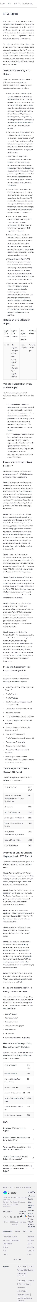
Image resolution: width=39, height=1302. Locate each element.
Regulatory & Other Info (25, 1280)
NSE (18, 1266)
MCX (30, 1266)
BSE (24, 1266)
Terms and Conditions (25, 1270)
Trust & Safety (30, 1220)
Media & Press (31, 1206)
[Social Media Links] (4, 1217)
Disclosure (21, 1287)
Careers (31, 1210)
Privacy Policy (24, 1284)
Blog (30, 1202)
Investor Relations (31, 1225)
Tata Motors (7, 1244)
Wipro (5, 1254)
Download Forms (23, 1295)
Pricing (30, 1199)
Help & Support (31, 1215)
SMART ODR (21, 1291)
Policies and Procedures (21, 1274)
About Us (31, 1196)
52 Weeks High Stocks (11, 1240)
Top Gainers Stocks (10, 1237)
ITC (4, 1251)
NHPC (5, 1247)
